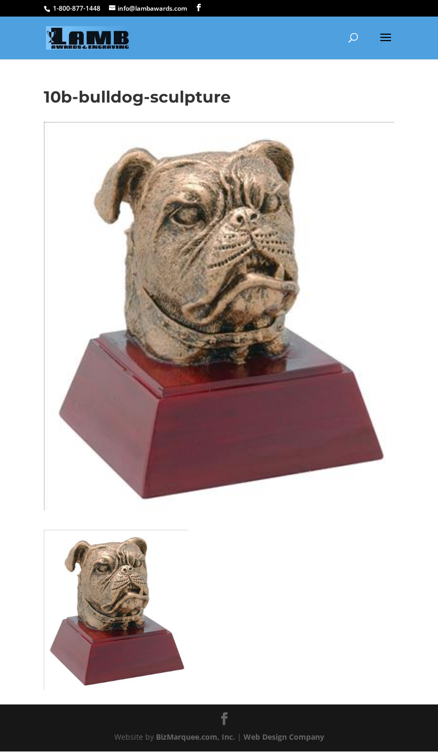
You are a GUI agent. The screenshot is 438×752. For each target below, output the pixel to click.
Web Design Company (284, 737)
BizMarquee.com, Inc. (195, 737)
